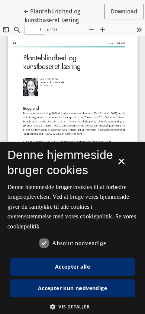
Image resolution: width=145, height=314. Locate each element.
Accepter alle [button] (72, 266)
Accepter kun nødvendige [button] (72, 288)
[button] (72, 306)
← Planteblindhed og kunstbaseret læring (60, 15)
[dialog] (72, 228)
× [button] (121, 164)
